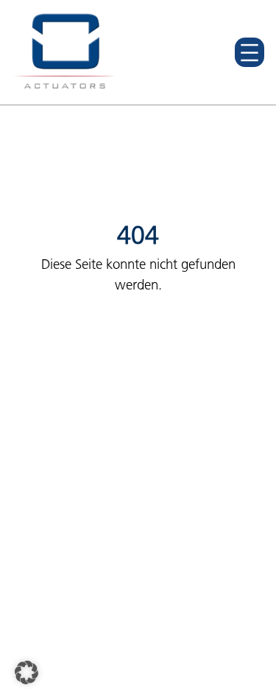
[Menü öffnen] (249, 52)
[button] (26, 672)
